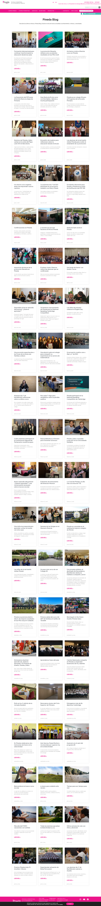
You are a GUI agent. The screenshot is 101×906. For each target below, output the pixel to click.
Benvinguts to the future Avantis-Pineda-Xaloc (75, 618)
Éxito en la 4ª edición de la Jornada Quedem (23, 704)
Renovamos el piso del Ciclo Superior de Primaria (50, 704)
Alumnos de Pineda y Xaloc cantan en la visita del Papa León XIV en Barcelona (23, 142)
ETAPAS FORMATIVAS (24, 10)
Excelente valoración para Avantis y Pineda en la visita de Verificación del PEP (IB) (76, 186)
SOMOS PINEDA (12, 10)
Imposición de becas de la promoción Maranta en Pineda (23, 269)
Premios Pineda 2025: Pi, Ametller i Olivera (22, 868)
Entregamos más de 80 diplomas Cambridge (75, 704)
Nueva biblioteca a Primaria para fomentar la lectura (49, 439)
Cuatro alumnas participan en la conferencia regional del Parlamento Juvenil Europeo (24, 440)
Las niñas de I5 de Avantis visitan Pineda (22, 570)
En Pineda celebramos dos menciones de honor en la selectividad (23, 744)
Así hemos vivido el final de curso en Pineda (76, 52)
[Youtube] (84, 899)
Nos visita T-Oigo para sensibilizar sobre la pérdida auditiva (49, 397)
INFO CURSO (74, 10)
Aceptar (70, 903)
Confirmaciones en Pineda (23, 228)
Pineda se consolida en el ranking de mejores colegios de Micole (76, 528)
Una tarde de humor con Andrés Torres (75, 268)
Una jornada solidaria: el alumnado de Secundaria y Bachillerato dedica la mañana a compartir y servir (76, 572)
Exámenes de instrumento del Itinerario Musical (49, 482)
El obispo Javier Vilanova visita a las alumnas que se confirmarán (49, 269)
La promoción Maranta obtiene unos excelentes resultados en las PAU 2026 (49, 53)
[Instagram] (80, 899)
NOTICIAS (58, 10)
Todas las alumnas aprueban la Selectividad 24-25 (50, 827)
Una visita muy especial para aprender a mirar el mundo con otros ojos (23, 528)
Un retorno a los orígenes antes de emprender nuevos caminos (23, 186)
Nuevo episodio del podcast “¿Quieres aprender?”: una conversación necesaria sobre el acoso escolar (23, 484)
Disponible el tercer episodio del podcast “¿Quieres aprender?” (24, 309)
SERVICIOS (34, 10)
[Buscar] (99, 7)
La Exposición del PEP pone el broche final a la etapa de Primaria (23, 99)
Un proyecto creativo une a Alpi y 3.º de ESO (76, 353)
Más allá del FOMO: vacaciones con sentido (22, 827)
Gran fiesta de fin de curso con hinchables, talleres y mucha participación (49, 99)
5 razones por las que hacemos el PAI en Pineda (49, 228)
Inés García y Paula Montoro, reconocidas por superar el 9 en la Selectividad (50, 744)
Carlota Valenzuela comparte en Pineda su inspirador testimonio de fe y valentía (77, 661)
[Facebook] (88, 899)
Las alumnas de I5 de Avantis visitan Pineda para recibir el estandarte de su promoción (76, 142)
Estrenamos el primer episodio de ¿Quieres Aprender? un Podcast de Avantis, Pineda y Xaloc (22, 662)
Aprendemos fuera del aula (49, 660)
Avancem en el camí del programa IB (75, 744)
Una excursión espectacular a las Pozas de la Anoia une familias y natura (24, 354)
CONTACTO (66, 10)
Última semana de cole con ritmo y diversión (76, 827)
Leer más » (17, 68)
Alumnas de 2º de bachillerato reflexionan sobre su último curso (22, 397)
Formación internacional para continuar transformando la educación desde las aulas (24, 53)
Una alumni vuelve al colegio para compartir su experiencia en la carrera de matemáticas (50, 355)
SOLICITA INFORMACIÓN (86, 10)
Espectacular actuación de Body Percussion (49, 868)
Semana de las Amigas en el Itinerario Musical (49, 527)
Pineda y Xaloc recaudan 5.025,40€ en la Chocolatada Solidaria (76, 440)
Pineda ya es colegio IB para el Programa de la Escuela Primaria (76, 99)
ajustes (61, 904)
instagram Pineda (13, 890)
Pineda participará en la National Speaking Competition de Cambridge (76, 397)
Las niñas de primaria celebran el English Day (75, 308)
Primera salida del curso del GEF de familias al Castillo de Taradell (50, 618)
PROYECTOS (51, 10)
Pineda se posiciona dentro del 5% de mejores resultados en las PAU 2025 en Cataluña (24, 618)
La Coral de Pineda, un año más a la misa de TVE (76, 482)
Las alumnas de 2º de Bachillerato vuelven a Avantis (74, 869)
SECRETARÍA (42, 10)
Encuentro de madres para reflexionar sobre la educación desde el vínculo (49, 142)
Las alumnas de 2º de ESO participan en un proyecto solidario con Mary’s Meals (49, 186)
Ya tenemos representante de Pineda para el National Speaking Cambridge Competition (49, 310)
